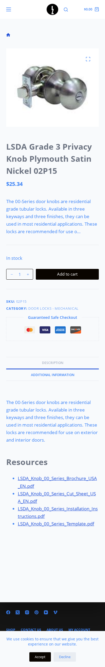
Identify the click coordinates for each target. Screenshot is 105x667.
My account (79, 630)
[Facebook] (8, 612)
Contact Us (31, 630)
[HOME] (8, 35)
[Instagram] (27, 612)
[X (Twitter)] (18, 612)
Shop (10, 630)
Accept (40, 656)
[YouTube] (46, 612)
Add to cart (67, 274)
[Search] (66, 10)
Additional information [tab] (52, 375)
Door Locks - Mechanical (53, 308)
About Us (55, 630)
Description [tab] (52, 362)
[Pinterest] (36, 612)
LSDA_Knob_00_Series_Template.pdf (56, 524)
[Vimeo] (55, 612)
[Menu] (8, 9)
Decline (65, 656)
